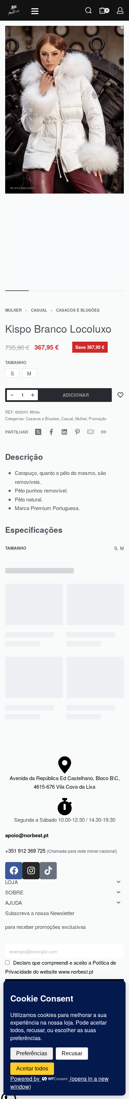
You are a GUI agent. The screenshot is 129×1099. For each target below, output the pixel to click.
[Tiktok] (48, 870)
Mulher (13, 310)
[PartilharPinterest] (77, 432)
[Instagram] (31, 870)
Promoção (97, 418)
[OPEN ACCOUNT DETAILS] (120, 10)
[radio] (12, 373)
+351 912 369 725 (25, 850)
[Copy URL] (103, 432)
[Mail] (90, 432)
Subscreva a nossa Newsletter (39, 912)
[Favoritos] (120, 395)
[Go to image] (17, 290)
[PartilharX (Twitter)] (38, 432)
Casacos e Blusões (78, 310)
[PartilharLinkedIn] (64, 432)
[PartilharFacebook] (51, 432)
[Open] (35, 11)
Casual (39, 310)
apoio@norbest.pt (27, 835)
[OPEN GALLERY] (64, 154)
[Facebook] (13, 870)
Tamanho (15, 362)
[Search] (88, 10)
